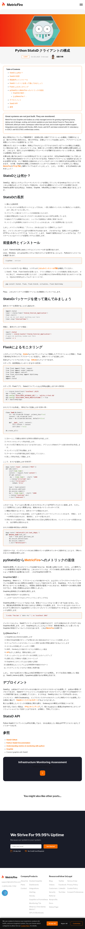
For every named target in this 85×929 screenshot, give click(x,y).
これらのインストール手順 (48, 268)
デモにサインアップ (32, 707)
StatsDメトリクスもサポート (27, 700)
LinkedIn (62, 888)
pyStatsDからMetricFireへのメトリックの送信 (27, 90)
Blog (51, 881)
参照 (11, 107)
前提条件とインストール (19, 80)
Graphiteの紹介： (19, 93)
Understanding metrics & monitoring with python (25, 746)
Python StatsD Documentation (18, 743)
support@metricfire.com (11, 882)
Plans (23, 885)
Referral (52, 896)
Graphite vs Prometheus (38, 900)
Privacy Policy (72, 885)
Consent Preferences (75, 892)
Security (52, 892)
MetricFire (7, 166)
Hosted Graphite (35, 881)
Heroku (32, 896)
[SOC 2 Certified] (11, 893)
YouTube (62, 892)
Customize (76, 923)
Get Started (51, 846)
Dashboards (34, 885)
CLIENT (26, 56)
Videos (51, 885)
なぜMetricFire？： (20, 96)
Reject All (64, 923)
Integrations (34, 888)
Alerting (32, 892)
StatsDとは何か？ (16, 73)
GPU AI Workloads (36, 913)
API (7, 652)
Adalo (25, 354)
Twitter (61, 881)
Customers (53, 888)
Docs (51, 903)
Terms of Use (72, 881)
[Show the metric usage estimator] (42, 773)
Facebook (62, 885)
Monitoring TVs (35, 903)
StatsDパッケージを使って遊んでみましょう (26, 83)
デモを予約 (16, 166)
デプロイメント (15, 100)
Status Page (53, 907)
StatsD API (14, 103)
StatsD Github (11, 740)
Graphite (9, 749)
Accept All (52, 923)
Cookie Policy (72, 888)
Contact (24, 888)
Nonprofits (53, 900)
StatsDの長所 (15, 76)
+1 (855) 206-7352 (9, 886)
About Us (24, 881)
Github (33, 360)
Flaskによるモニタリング (19, 87)
